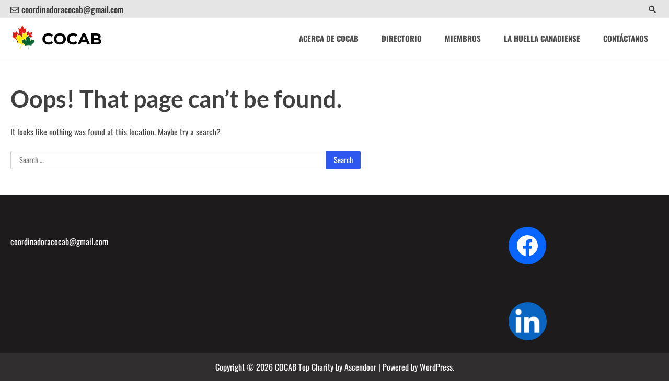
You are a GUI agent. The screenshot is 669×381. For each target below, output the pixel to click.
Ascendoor (360, 367)
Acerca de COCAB (329, 38)
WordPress (436, 367)
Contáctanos (625, 38)
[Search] (652, 9)
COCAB (72, 39)
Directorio (402, 38)
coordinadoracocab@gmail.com (72, 9)
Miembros (463, 38)
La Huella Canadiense (542, 38)
